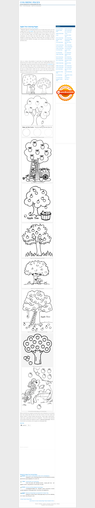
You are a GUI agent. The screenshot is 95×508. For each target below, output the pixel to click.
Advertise (40, 503)
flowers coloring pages (68, 46)
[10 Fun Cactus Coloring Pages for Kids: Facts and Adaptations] (22, 476)
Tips (65, 73)
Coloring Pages (30, 2)
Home (21, 5)
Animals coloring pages (68, 28)
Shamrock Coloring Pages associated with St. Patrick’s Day (37, 493)
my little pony (50, 64)
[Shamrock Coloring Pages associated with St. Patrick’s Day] (22, 493)
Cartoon (66, 33)
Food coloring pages (68, 48)
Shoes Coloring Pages (68, 67)
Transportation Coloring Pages (68, 76)
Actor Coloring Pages (59, 28)
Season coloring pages (59, 67)
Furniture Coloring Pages (67, 50)
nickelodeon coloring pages (68, 61)
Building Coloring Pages (59, 33)
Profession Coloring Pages (68, 64)
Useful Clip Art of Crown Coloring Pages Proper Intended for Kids (41, 500)
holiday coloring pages (59, 54)
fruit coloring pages (59, 49)
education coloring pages (59, 40)
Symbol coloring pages (68, 71)
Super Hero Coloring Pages (68, 70)
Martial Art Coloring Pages (68, 55)
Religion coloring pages (60, 65)
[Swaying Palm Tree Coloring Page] (22, 481)
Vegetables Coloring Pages (59, 80)
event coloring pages (59, 42)
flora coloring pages (26, 5)
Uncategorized (67, 77)
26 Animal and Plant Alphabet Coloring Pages (34, 487)
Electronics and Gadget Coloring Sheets (68, 40)
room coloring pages (68, 65)
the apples (31, 31)
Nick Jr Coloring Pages (59, 60)
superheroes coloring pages (59, 72)
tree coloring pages (59, 77)
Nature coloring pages (68, 58)
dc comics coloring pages (68, 36)
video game (67, 79)
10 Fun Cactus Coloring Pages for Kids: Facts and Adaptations (37, 475)
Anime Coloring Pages (68, 30)
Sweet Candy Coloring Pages (26, 499)
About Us (36, 503)
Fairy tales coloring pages (68, 43)
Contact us (44, 503)
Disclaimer (49, 503)
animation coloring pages (59, 31)
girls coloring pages (68, 52)
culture (57, 35)
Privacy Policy (53, 503)
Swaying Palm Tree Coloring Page (32, 481)
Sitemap (58, 503)
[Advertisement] (47, 16)
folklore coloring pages (60, 48)
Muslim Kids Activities (59, 58)
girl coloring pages (59, 52)
